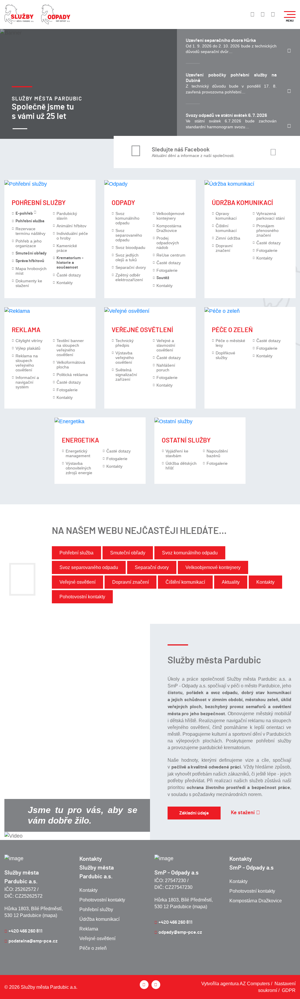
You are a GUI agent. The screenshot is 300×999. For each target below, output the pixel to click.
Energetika (80, 440)
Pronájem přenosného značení (267, 230)
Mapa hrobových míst (31, 271)
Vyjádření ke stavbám (177, 453)
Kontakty (65, 282)
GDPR (289, 990)
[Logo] (19, 14)
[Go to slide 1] (20, 128)
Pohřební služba (76, 552)
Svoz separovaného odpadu (128, 235)
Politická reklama (72, 374)
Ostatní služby (186, 440)
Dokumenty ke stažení (29, 283)
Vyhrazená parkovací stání (270, 216)
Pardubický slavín (67, 216)
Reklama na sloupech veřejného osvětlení (27, 363)
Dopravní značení (224, 248)
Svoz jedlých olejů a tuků (127, 257)
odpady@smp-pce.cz (180, 932)
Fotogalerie (167, 270)
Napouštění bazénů (217, 453)
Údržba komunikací (242, 203)
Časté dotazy (69, 275)
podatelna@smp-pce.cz (32, 941)
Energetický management (78, 453)
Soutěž (162, 278)
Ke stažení (243, 812)
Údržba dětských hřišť (181, 465)
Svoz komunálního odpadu (127, 218)
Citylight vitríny (29, 340)
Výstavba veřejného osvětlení (124, 358)
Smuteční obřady (127, 552)
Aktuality (231, 582)
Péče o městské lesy (230, 343)
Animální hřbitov (71, 225)
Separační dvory (130, 267)
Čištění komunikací (226, 228)
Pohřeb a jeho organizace (29, 243)
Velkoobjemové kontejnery (170, 216)
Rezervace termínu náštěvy (30, 231)
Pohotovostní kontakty (82, 596)
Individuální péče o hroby (72, 235)
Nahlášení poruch (165, 367)
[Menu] (289, 14)
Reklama (26, 330)
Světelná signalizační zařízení (126, 375)
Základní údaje (194, 813)
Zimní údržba (228, 238)
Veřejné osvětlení (142, 330)
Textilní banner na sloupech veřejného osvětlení (70, 347)
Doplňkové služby (225, 355)
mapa (50, 915)
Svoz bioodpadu (130, 247)
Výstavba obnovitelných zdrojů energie (79, 468)
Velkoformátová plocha (71, 364)
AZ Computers (255, 983)
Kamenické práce (67, 248)
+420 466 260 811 (25, 931)
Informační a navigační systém (27, 382)
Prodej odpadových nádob (167, 243)
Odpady (123, 203)
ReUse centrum (170, 255)
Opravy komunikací (226, 216)
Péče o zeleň (232, 330)
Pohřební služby (39, 203)
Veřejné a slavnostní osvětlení (165, 345)
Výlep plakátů (28, 348)
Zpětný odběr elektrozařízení (129, 277)
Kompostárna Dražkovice (168, 228)
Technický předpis (124, 343)
